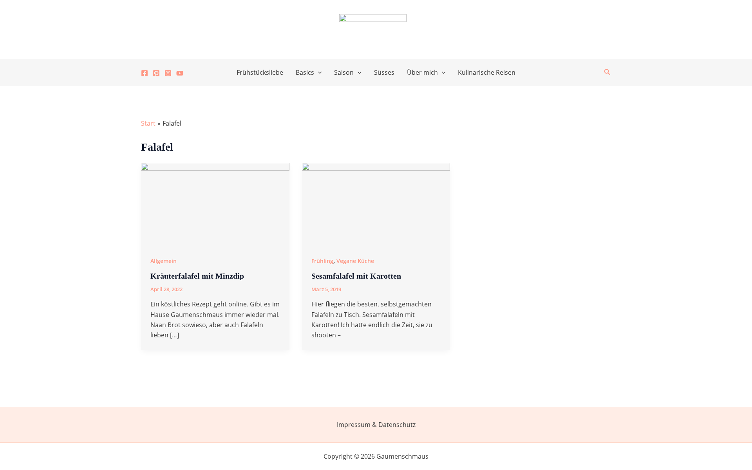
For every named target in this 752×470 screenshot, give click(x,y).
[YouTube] (179, 73)
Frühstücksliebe (260, 72)
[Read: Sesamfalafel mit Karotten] (376, 203)
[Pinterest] (156, 73)
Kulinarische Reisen (486, 72)
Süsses (384, 72)
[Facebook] (144, 73)
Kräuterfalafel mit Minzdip (197, 276)
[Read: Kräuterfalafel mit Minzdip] (215, 203)
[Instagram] (168, 73)
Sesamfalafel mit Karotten (356, 276)
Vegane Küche (355, 261)
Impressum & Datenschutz (376, 424)
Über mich (422, 72)
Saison (344, 72)
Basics (305, 72)
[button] (318, 72)
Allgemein (163, 261)
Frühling (322, 261)
